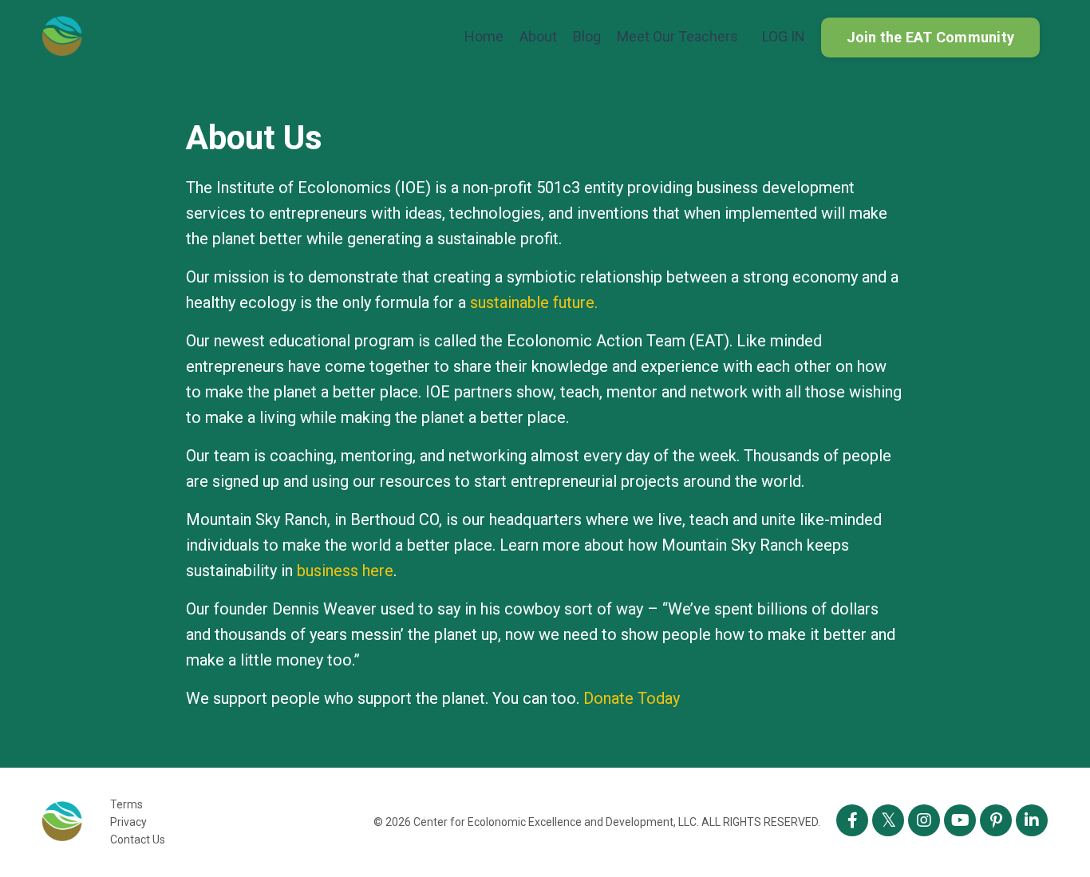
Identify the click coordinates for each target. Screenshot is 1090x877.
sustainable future (532, 302)
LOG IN (783, 36)
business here (345, 570)
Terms (126, 804)
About (538, 36)
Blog (587, 36)
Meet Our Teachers (677, 36)
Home (484, 36)
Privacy (128, 822)
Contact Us (137, 839)
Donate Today (631, 698)
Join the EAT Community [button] (931, 37)
